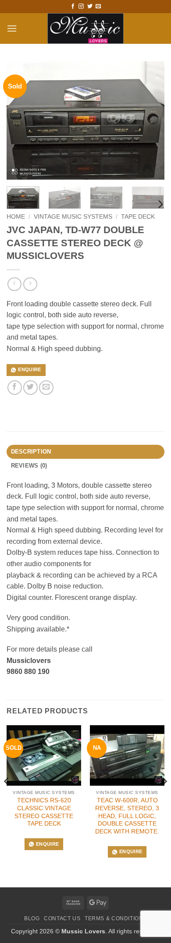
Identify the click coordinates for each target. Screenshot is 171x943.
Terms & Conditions (116, 918)
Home (16, 216)
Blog (31, 918)
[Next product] (14, 284)
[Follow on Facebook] (72, 7)
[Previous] (20, 120)
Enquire (29, 369)
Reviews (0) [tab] (29, 465)
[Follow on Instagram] (81, 7)
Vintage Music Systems (73, 216)
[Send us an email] (98, 7)
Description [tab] (31, 451)
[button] (12, 28)
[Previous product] (30, 284)
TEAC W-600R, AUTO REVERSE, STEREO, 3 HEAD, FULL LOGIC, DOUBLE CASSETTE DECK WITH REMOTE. (127, 816)
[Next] (150, 120)
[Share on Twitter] (30, 387)
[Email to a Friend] (46, 387)
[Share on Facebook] (14, 387)
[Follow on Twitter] (90, 7)
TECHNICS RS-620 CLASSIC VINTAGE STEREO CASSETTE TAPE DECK (43, 812)
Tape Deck (138, 216)
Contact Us (62, 918)
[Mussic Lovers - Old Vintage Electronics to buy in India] (85, 28)
